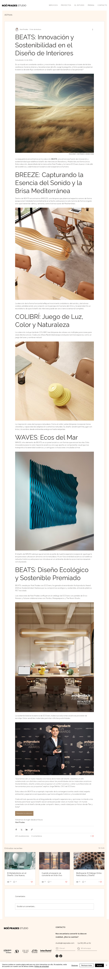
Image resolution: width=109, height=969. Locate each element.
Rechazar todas (86, 965)
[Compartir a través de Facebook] (16, 830)
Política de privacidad (41, 966)
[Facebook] (60, 956)
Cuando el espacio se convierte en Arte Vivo (52, 874)
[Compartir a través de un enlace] (32, 830)
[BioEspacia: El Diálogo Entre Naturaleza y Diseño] (89, 860)
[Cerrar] (106, 965)
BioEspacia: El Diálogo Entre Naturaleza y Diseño (89, 874)
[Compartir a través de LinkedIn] (27, 830)
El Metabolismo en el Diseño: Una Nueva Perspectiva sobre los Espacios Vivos (17, 874)
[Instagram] (57, 956)
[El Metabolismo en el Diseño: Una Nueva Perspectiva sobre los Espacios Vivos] (20, 860)
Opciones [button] (74, 965)
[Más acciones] (92, 29)
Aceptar (99, 965)
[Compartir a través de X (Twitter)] (21, 830)
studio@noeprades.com (65, 943)
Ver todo (101, 848)
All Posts (8, 15)
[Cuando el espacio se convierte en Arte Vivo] (54, 860)
